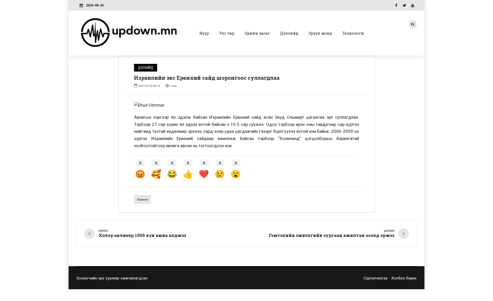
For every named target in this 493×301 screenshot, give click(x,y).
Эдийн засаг (257, 33)
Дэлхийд (289, 33)
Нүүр (204, 33)
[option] (246, 105)
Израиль (142, 199)
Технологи (353, 33)
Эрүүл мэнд (320, 33)
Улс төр (226, 33)
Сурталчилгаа (375, 278)
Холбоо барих (404, 278)
